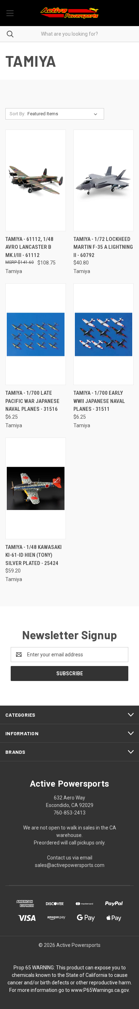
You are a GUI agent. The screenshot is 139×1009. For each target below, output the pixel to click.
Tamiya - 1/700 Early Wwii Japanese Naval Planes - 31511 (99, 401)
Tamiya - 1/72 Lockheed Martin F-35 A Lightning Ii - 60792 (103, 247)
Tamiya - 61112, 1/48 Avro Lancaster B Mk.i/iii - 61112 (29, 247)
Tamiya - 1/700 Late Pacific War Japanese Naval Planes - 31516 (32, 401)
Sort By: (17, 113)
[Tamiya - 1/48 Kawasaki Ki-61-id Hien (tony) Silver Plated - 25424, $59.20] (36, 488)
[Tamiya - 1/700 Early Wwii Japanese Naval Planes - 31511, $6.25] (104, 334)
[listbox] (63, 114)
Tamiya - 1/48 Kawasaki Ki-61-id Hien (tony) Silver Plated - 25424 (33, 555)
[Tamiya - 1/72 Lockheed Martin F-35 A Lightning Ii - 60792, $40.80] (104, 180)
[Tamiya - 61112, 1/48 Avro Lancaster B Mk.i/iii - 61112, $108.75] (36, 180)
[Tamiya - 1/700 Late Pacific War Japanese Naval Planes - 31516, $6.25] (36, 334)
